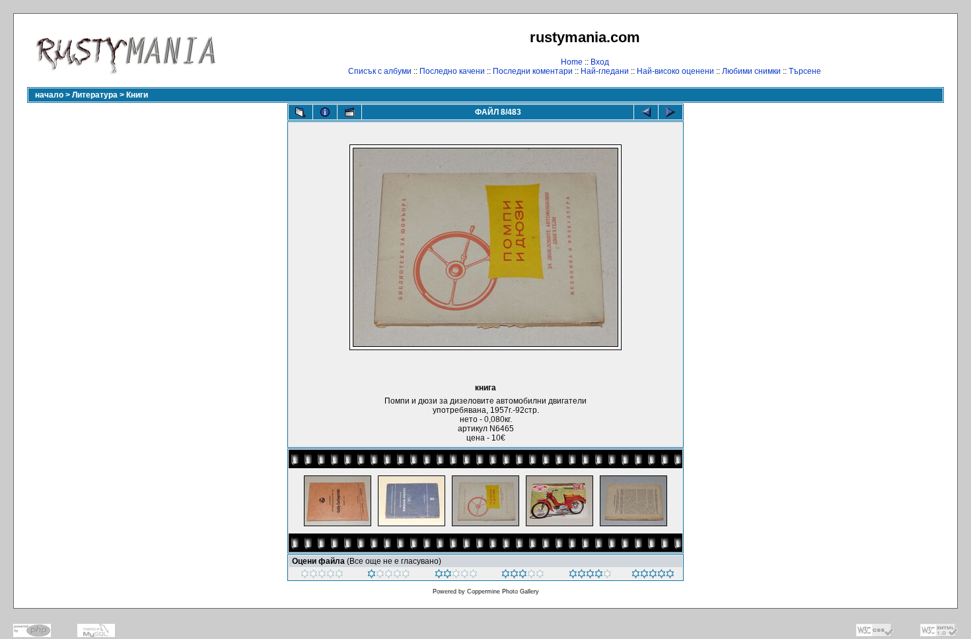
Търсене (805, 71)
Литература (95, 95)
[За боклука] (322, 575)
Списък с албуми (380, 71)
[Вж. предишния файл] (646, 112)
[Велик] (652, 575)
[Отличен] (590, 575)
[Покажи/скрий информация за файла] (325, 112)
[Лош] (388, 575)
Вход (600, 62)
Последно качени (452, 71)
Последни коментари (533, 71)
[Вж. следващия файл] (670, 112)
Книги (137, 95)
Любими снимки (751, 71)
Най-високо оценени (675, 71)
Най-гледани (605, 71)
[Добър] (522, 575)
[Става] (456, 575)
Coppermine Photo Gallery (503, 591)
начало (49, 95)
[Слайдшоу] (349, 112)
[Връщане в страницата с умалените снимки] (300, 112)
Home (572, 62)
